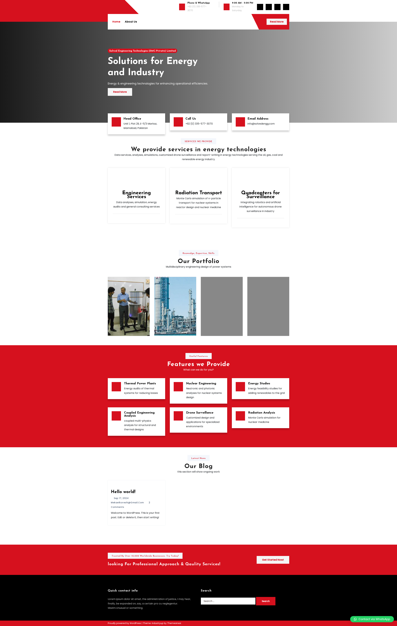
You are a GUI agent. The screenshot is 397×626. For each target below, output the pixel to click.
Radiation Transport (198, 193)
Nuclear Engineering (201, 383)
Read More (276, 21)
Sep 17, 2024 (121, 498)
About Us (131, 21)
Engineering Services (136, 195)
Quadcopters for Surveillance (260, 195)
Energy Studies (259, 383)
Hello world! (123, 492)
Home (116, 21)
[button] (372, 619)
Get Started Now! (273, 560)
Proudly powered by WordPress (125, 623)
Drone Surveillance (199, 412)
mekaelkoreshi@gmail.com (127, 502)
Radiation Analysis (261, 412)
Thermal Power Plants (140, 383)
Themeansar (174, 623)
